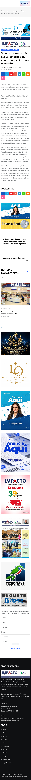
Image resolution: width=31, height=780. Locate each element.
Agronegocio (6, 759)
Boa (3, 622)
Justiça (10, 309)
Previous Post (9, 237)
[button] (2, 277)
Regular (4, 627)
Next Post (23, 256)
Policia (5, 749)
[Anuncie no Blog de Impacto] (15, 576)
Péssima (5, 637)
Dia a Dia (5, 753)
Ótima (4, 618)
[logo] (15, 674)
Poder (4, 733)
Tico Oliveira (8, 67)
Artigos (5, 739)
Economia (4, 309)
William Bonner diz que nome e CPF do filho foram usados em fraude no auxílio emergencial (14, 242)
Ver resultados (15, 648)
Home (4, 729)
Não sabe (5, 641)
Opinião (5, 736)
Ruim (4, 632)
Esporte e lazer (7, 763)
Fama (4, 756)
